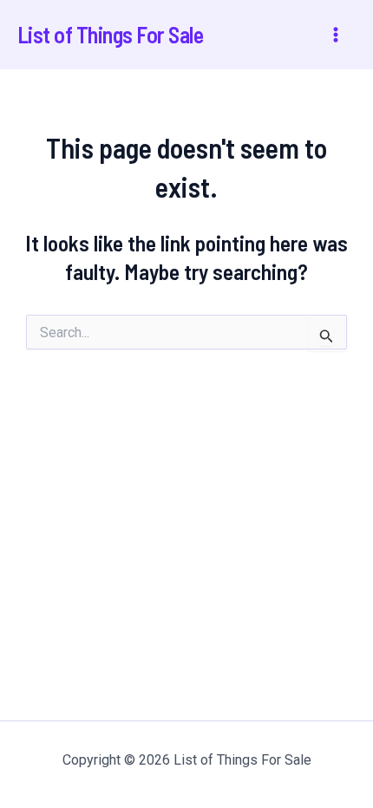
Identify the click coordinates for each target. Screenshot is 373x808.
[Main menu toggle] (337, 35)
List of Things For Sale (110, 34)
